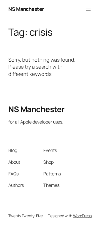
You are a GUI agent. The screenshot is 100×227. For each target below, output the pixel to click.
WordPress (82, 215)
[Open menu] (88, 9)
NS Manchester (26, 9)
